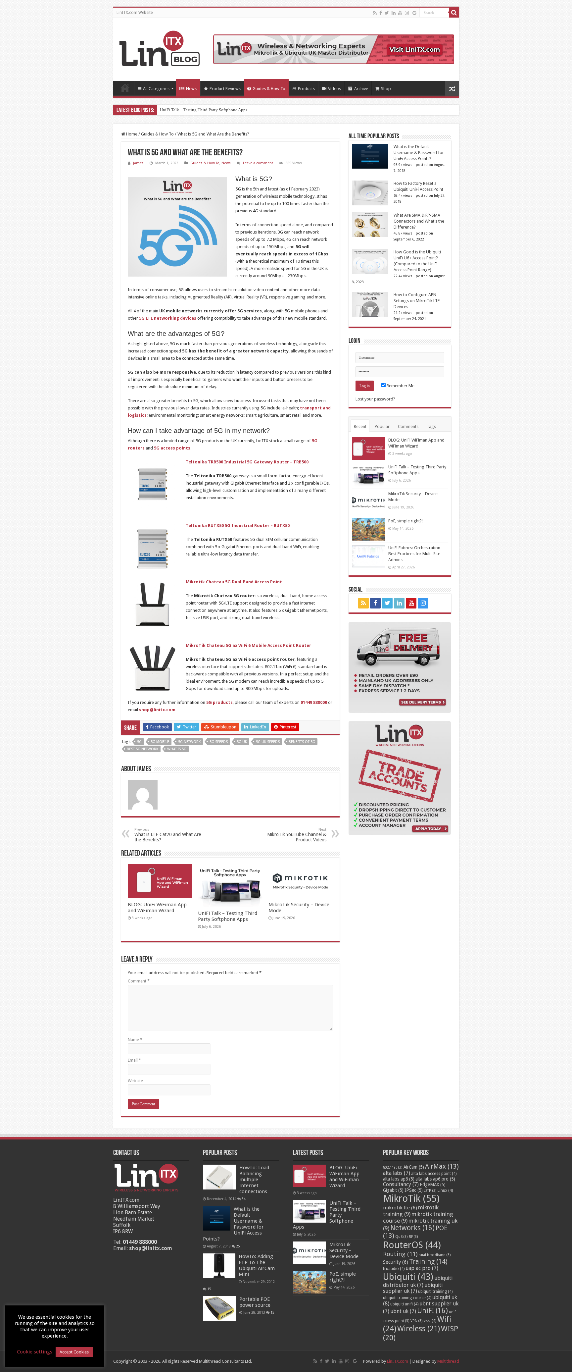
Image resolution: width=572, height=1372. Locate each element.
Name (135, 1039)
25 (238, 1246)
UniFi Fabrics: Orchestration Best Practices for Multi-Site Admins (414, 553)
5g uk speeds (268, 742)
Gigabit (393, 1190)
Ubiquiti (408, 1276)
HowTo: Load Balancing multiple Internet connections (254, 1179)
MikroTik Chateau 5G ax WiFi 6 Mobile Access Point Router (248, 645)
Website (135, 1080)
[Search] (454, 13)
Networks (412, 1228)
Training (428, 1261)
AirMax (442, 1166)
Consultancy (401, 1184)
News (191, 88)
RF (413, 1237)
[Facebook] (381, 13)
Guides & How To (269, 88)
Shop (386, 88)
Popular (382, 426)
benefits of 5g (302, 742)
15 (209, 1289)
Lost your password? (375, 398)
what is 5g (176, 749)
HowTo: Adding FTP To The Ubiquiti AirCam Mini (257, 1265)
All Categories (156, 88)
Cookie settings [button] (34, 1352)
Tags (431, 426)
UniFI (432, 1311)
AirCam (414, 1167)
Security (395, 1262)
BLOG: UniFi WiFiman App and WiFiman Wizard (157, 908)
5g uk (242, 742)
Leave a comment (258, 163)
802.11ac (393, 1167)
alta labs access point (433, 1173)
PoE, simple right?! (405, 520)
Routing (400, 1253)
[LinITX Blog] (159, 47)
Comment (139, 980)
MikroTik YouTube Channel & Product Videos (296, 834)
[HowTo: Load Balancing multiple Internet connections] (219, 1177)
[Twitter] (387, 13)
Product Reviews (225, 88)
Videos (334, 88)
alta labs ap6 (398, 1179)
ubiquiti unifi (404, 1304)
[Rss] (374, 13)
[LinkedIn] (393, 13)
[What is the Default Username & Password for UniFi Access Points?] (216, 1218)
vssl (430, 1320)
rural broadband (434, 1255)
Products (306, 88)
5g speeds (219, 742)
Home (125, 88)
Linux (445, 1190)
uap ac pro (421, 1268)
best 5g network (142, 749)
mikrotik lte (400, 1208)
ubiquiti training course (407, 1297)
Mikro (165, 109)
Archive (361, 88)
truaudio (394, 1268)
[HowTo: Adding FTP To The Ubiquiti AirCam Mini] (219, 1265)
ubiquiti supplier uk (413, 1288)
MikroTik (411, 1198)
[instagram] (406, 13)
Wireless (418, 1328)
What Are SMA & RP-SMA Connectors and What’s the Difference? (419, 221)
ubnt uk (403, 1311)
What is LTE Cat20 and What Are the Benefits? (167, 834)
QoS (401, 1237)
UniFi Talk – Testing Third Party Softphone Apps (227, 916)
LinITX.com (397, 1361)
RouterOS (412, 1245)
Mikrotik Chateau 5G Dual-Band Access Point (234, 581)
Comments (408, 426)
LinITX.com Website (135, 12)
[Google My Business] (414, 13)
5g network (189, 742)
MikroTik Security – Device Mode (343, 1250)
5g (139, 742)
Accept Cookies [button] (74, 1351)
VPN (416, 1321)
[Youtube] (400, 13)
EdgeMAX (433, 1184)
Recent (360, 426)
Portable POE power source (254, 1302)
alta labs (396, 1173)
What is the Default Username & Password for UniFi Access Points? (419, 152)
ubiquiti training (435, 1291)
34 (244, 1199)
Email (134, 1060)
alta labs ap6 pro (435, 1179)
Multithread (448, 1361)
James (138, 163)
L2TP (430, 1190)
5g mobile (160, 742)
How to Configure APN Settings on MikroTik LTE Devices (417, 300)
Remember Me (400, 385)
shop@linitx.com (150, 1248)
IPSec (414, 1190)
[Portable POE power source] (219, 1308)
